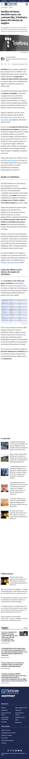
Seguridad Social (20, 717)
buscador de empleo (11, 160)
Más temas (18, 722)
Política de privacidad (7, 740)
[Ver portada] (11, 4)
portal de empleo (16, 286)
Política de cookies (6, 735)
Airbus (19, 1)
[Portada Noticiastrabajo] (14, 691)
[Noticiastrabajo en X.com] (11, 750)
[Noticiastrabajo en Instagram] (13, 750)
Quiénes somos (5, 730)
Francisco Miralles (11, 57)
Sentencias (4, 710)
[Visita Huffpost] (27, 4)
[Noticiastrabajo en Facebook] (8, 750)
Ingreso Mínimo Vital (21, 708)
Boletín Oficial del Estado (11, 262)
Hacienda (4, 722)
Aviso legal (4, 738)
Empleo (3, 708)
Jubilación (18, 710)
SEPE (16, 720)
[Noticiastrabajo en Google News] (21, 750)
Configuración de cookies (8, 733)
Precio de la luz (12, 1)
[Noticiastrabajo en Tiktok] (16, 750)
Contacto (3, 743)
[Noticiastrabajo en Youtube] (18, 750)
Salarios (24, 1)
